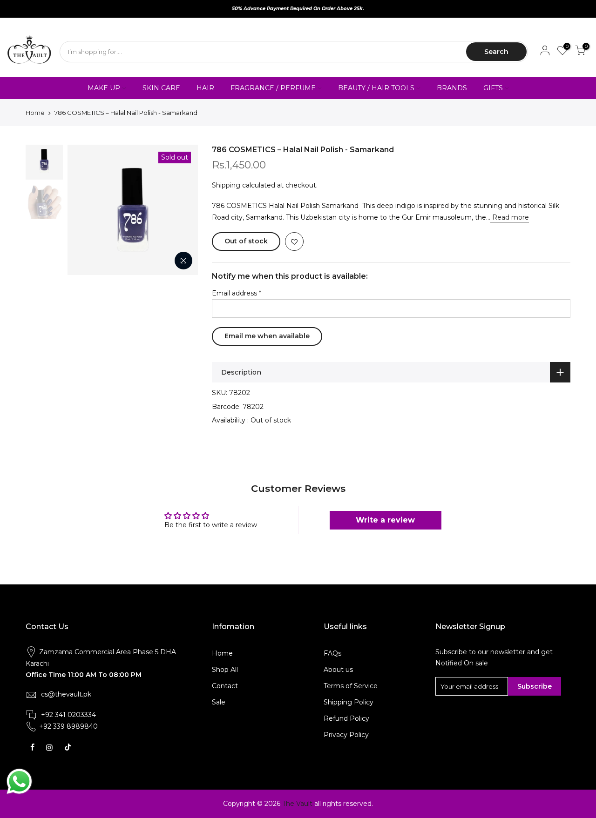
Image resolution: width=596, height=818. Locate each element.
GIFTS (493, 88)
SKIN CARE (161, 88)
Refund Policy (346, 718)
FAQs (332, 653)
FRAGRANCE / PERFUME (273, 88)
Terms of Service (351, 686)
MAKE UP (104, 88)
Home (35, 112)
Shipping (226, 185)
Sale (218, 702)
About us (338, 669)
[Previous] (83, 209)
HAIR (205, 88)
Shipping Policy (348, 702)
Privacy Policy (346, 735)
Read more (509, 217)
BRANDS (452, 88)
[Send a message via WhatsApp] (19, 781)
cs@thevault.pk (66, 694)
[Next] (181, 209)
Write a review (385, 520)
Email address (236, 293)
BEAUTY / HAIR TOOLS (376, 88)
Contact (225, 686)
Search (496, 51)
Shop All (225, 669)
